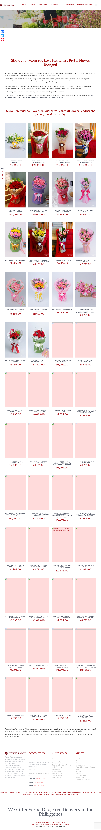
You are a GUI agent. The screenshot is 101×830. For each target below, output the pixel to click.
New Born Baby (57, 773)
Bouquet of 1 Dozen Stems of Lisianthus (85, 617)
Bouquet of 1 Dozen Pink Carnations (38, 716)
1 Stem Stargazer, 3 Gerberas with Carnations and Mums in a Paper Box (62, 515)
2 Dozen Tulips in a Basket (15, 161)
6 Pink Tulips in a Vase (15, 715)
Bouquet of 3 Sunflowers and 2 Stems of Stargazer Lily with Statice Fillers (62, 463)
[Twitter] (2, 36)
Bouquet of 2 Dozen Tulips (62, 411)
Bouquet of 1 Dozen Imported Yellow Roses (39, 261)
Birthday (55, 759)
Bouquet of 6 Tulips (62, 260)
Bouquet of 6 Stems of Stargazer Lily (39, 411)
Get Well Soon (57, 767)
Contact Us (79, 773)
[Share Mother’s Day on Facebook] (2, 171)
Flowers (78, 763)
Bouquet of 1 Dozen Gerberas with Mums (38, 566)
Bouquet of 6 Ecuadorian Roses (62, 161)
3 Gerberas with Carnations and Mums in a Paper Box (39, 514)
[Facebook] (2, 32)
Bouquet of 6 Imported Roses (86, 261)
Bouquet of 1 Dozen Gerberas (38, 310)
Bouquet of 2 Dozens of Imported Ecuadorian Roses (62, 567)
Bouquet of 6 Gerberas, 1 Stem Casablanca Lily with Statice (85, 411)
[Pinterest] (2, 40)
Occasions (47, 22)
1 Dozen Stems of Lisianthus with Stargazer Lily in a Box (86, 311)
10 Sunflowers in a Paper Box (86, 461)
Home (36, 22)
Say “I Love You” (57, 775)
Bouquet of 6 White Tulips (85, 566)
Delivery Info (80, 777)
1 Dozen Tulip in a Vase (38, 665)
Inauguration (56, 769)
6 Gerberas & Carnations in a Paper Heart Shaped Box (85, 514)
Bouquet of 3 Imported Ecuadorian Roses (39, 617)
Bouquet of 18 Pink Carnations (15, 411)
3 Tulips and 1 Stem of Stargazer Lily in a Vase (86, 666)
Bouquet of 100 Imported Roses (38, 161)
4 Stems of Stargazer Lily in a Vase (62, 666)
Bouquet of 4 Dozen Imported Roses (85, 161)
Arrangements (80, 765)
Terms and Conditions (83, 779)
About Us (79, 759)
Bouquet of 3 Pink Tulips (85, 211)
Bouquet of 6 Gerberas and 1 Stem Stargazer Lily (15, 514)
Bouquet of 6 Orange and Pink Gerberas (62, 617)
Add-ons (78, 771)
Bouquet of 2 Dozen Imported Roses (15, 666)
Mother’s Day (56, 771)
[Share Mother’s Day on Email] (2, 178)
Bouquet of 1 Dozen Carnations (38, 211)
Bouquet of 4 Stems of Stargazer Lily (15, 617)
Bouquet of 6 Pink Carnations (86, 361)
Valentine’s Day (57, 777)
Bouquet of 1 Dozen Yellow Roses (38, 461)
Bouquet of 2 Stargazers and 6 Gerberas (85, 717)
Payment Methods (82, 775)
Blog (77, 769)
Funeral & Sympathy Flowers (62, 765)
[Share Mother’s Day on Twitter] (2, 175)
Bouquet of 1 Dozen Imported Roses (62, 211)
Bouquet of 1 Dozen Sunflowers (62, 361)
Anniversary (56, 761)
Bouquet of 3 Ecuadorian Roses (15, 461)
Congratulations (57, 763)
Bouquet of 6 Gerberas (15, 260)
